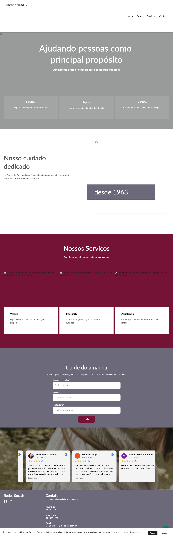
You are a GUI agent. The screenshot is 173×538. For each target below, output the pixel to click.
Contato (163, 16)
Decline (165, 533)
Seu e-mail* (57, 393)
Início (130, 16)
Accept (152, 533)
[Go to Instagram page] (10, 501)
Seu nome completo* (61, 380)
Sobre (140, 16)
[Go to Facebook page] (5, 501)
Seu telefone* (58, 405)
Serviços (151, 16)
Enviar (87, 419)
